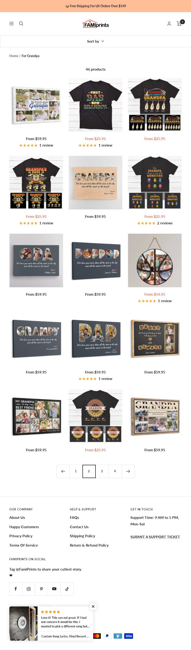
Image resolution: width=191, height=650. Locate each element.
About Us (17, 517)
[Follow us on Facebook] (15, 588)
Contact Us (79, 526)
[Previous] (62, 471)
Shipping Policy (82, 536)
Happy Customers (24, 526)
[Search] (21, 23)
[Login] (169, 24)
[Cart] (179, 23)
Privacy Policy (20, 536)
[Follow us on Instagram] (28, 588)
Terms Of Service (23, 545)
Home (13, 56)
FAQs (74, 517)
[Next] (128, 471)
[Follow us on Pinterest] (41, 588)
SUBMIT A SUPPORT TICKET (155, 536)
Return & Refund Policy (89, 545)
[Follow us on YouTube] (54, 588)
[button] (93, 606)
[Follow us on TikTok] (67, 588)
